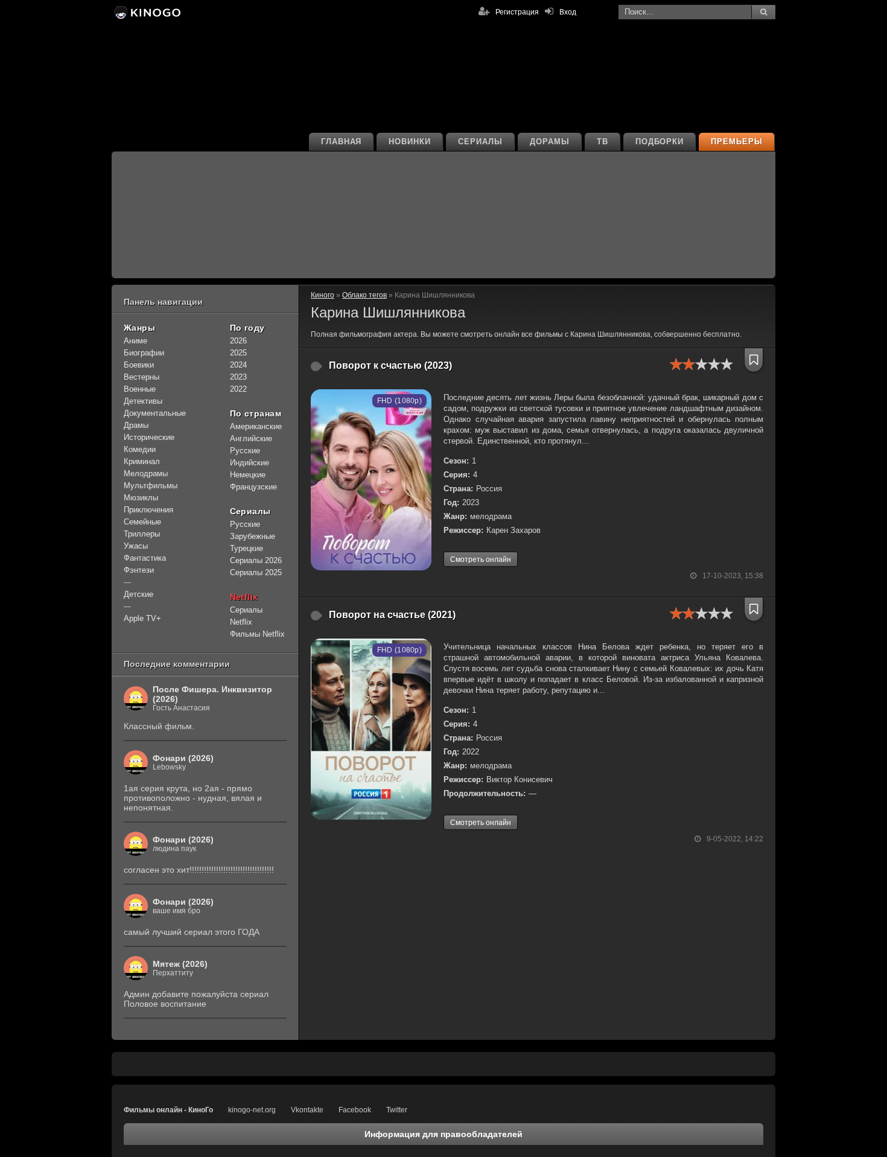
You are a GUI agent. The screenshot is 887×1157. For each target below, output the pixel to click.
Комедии (140, 449)
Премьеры (737, 141)
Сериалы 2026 (256, 560)
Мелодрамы (146, 473)
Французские (253, 486)
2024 (238, 364)
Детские (138, 594)
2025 (238, 352)
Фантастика (145, 558)
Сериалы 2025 (256, 572)
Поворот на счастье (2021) (392, 615)
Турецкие (246, 548)
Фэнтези (139, 570)
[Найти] (763, 12)
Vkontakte (307, 1110)
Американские (256, 426)
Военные (140, 389)
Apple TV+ (142, 618)
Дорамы (550, 141)
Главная (341, 141)
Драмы (136, 425)
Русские (245, 450)
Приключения (148, 509)
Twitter (396, 1110)
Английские (251, 438)
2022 (238, 389)
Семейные (142, 521)
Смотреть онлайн (480, 559)
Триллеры (142, 533)
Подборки (659, 141)
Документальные (155, 413)
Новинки (410, 141)
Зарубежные (252, 536)
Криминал (142, 461)
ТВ (602, 141)
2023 (238, 376)
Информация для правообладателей (443, 1134)
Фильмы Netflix (257, 634)
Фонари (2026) (183, 758)
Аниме (135, 340)
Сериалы (480, 141)
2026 (238, 340)
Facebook (355, 1110)
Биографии (144, 352)
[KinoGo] (146, 12)
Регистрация (517, 12)
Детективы (143, 401)
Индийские (249, 462)
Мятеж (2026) (180, 964)
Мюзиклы (141, 497)
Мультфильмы (150, 485)
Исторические (149, 437)
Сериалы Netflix (246, 615)
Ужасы (136, 545)
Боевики (139, 364)
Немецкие (247, 474)
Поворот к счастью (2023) (390, 365)
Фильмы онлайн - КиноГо (168, 1110)
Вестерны (141, 376)
